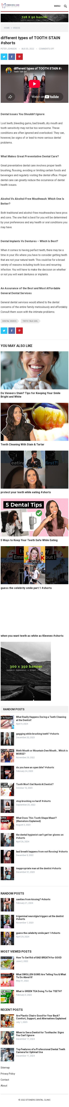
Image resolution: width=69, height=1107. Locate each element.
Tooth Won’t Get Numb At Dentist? (35, 784)
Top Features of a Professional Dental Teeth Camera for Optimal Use (40, 1050)
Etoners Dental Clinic (38, 1100)
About (4, 1085)
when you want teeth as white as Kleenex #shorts (32, 635)
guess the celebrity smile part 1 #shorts (26, 588)
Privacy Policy (8, 1073)
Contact (5, 1079)
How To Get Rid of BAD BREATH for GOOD (39, 957)
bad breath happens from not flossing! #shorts (42, 851)
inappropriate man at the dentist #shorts (38, 868)
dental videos (9, 321)
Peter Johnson (9, 49)
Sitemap (5, 1067)
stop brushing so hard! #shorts (33, 801)
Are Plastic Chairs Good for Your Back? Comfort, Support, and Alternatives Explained (41, 1017)
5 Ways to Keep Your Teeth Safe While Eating (29, 540)
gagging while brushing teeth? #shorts (37, 733)
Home (7, 28)
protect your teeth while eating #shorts (26, 492)
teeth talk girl (30, 321)
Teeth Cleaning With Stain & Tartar (22, 444)
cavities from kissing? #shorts (33, 899)
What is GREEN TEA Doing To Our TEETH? (39, 991)
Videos (16, 28)
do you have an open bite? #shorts (35, 767)
